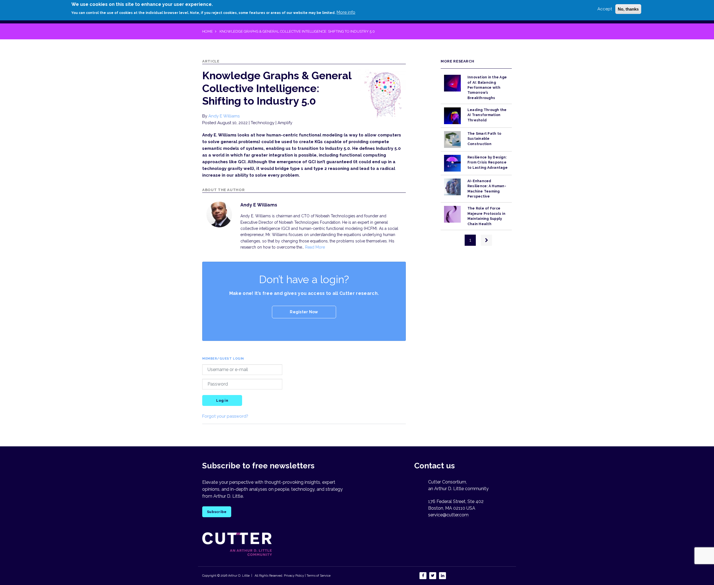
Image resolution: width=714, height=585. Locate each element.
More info (346, 12)
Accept (604, 8)
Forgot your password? (225, 416)
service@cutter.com (448, 514)
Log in (222, 400)
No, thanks (628, 9)
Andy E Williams (224, 116)
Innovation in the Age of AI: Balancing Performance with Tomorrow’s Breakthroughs (487, 87)
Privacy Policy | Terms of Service (307, 575)
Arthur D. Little (238, 575)
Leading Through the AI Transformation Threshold (487, 115)
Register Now (304, 312)
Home (207, 31)
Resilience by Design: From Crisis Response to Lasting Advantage (487, 162)
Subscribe (216, 512)
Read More (315, 247)
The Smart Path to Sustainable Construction (484, 139)
